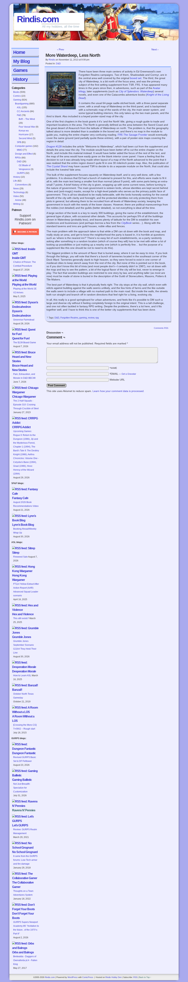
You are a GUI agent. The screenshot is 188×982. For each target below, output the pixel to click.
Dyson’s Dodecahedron (21, 313)
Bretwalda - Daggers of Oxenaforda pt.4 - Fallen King (25, 960)
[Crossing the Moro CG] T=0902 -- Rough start (25, 727)
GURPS (21, 173)
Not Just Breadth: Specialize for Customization (21, 788)
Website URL (117, 379)
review (91, 317)
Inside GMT (19, 257)
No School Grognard (25, 852)
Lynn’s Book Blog (23, 524)
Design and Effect (24, 154)
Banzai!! (17, 689)
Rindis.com (38, 19)
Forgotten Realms (69, 317)
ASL (19, 107)
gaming (83, 317)
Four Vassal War (27, 127)
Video (16, 196)
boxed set (135, 78)
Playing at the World (24, 284)
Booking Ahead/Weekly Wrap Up (24, 531)
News (16, 188)
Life (15, 181)
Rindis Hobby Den (113, 977)
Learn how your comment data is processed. (118, 391)
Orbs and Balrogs (23, 952)
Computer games (23, 146)
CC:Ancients (23, 111)
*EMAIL (123, 373)
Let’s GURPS (20, 825)
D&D (19, 161)
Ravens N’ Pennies (23, 810)
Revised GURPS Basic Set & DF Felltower (24, 759)
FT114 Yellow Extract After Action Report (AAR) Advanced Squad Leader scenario (26, 590)
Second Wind (25, 138)
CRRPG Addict (21, 427)
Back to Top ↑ (145, 977)
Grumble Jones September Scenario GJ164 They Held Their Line (24, 647)
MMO (19, 150)
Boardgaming (22, 103)
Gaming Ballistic (22, 779)
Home (19, 52)
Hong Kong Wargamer (19, 577)
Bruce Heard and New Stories (22, 368)
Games (20, 70)
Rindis (52, 59)
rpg (97, 317)
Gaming (17, 99)
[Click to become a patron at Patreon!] (25, 236)
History (20, 79)
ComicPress (87, 977)
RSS (135, 977)
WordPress (73, 977)
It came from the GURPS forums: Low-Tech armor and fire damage (25, 860)
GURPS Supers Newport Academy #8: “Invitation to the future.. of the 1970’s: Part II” (26, 928)
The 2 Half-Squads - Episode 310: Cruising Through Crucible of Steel (26, 404)
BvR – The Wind (27, 119)
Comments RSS (161, 328)
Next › (154, 49)
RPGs (18, 157)
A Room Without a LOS (23, 718)
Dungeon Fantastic (24, 753)
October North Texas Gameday (23, 696)
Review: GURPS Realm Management (25, 831)
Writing (16, 204)
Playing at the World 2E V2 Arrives (25, 290)
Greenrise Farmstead (23, 319)
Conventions (21, 184)
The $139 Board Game (24, 342)
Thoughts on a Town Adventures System (23, 893)
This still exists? (21, 618)
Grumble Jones (21, 637)
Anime (18, 200)
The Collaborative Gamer (23, 884)
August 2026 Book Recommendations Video (26, 504)
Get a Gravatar (129, 374)
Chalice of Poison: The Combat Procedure (24, 264)
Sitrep (15, 552)
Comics (17, 96)
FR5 (132, 134)
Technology (19, 192)
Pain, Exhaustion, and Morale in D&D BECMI (24, 376)
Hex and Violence (23, 614)
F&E (19, 115)
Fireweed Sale (20, 556)
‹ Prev (60, 49)
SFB (19, 142)
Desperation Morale (24, 671)
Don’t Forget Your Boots (23, 916)
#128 (54, 146)
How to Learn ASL (22, 675)
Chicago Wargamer (24, 396)
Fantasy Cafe (20, 498)
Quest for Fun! (21, 338)
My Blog (21, 61)
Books (16, 92)
